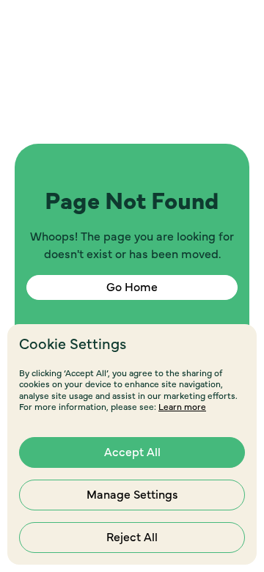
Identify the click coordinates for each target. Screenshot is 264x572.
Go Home (132, 287)
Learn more (182, 407)
